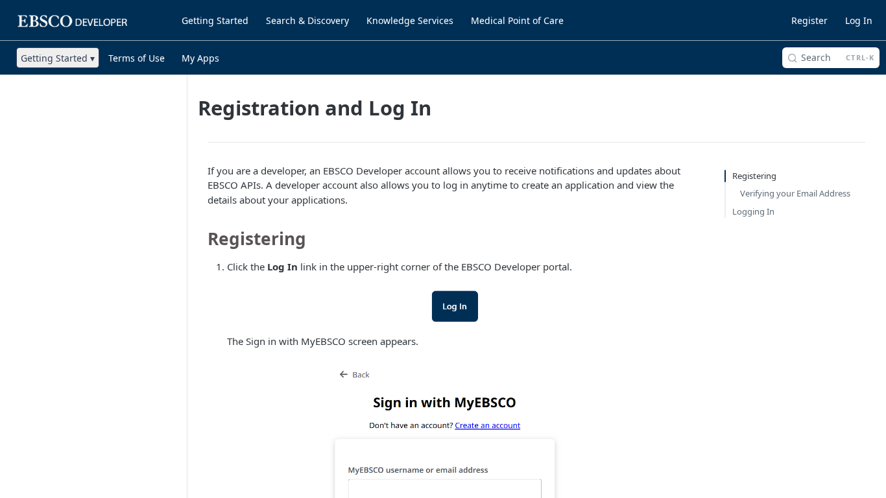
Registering (754, 176)
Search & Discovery (307, 20)
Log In (858, 20)
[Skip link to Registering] (198, 238)
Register (809, 20)
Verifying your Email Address (795, 193)
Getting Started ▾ (58, 58)
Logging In (753, 211)
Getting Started (215, 20)
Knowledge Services (409, 20)
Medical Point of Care (517, 20)
